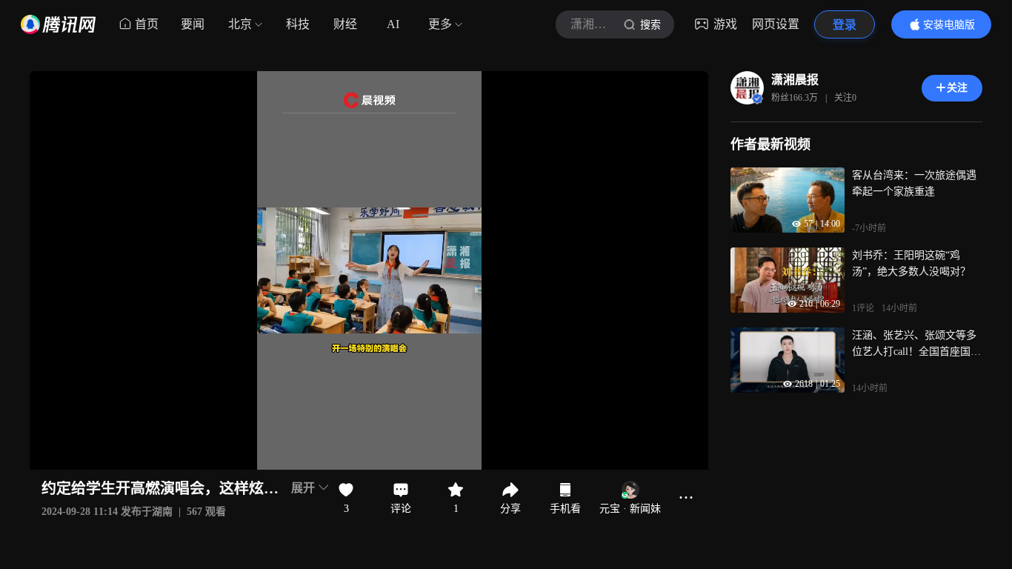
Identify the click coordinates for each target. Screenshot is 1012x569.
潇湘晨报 (795, 79)
